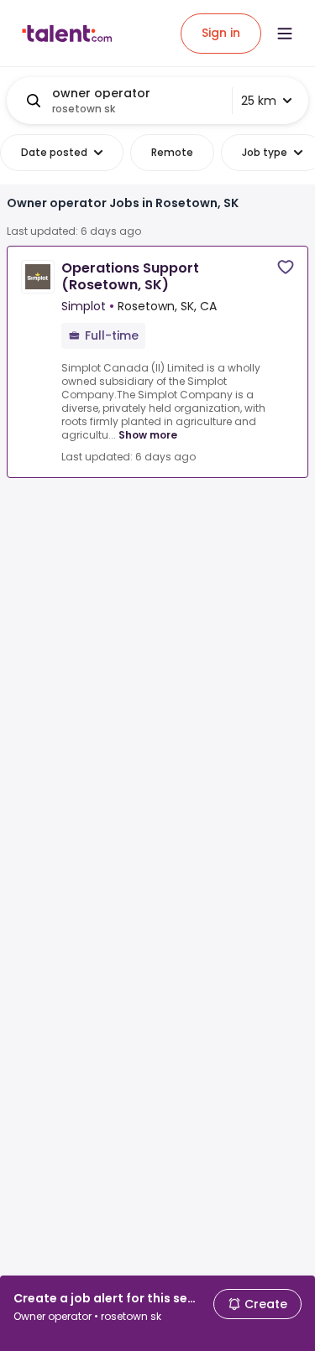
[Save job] (285, 267)
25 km (258, 100)
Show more (147, 435)
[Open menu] (285, 33)
